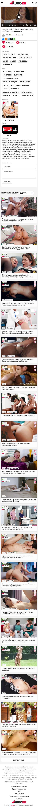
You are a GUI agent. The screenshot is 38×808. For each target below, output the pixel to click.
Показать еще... (19, 760)
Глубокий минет (19, 71)
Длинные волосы (22, 85)
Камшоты (6, 95)
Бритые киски (24, 82)
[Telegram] (9, 39)
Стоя (12, 85)
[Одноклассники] (6, 39)
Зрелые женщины (9, 57)
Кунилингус (7, 64)
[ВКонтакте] (3, 39)
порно (12, 805)
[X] (11, 39)
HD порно (6, 54)
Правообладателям (19, 789)
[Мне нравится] (3, 35)
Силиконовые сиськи (11, 78)
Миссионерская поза (11, 92)
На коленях (7, 75)
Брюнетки (16, 54)
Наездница (22, 61)
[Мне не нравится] (6, 35)
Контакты (19, 799)
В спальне (7, 71)
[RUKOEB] (18, 3)
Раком (5, 85)
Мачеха (25, 54)
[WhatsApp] (14, 39)
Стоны (5, 88)
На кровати (18, 75)
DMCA (19, 791)
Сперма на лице (27, 95)
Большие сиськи (25, 57)
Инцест (13, 61)
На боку (15, 95)
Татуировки (14, 88)
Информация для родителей (19, 796)
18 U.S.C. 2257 (19, 794)
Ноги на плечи (27, 92)
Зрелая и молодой (10, 82)
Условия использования (19, 786)
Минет (5, 61)
